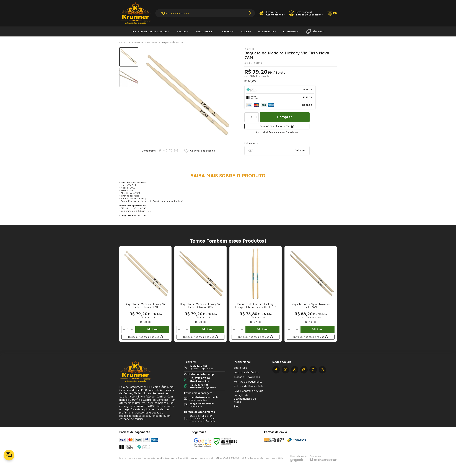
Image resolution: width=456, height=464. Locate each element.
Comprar (284, 117)
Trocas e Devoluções (247, 376)
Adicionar (152, 329)
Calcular (299, 150)
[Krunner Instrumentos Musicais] (135, 13)
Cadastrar (315, 14)
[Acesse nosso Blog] (322, 369)
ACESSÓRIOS (136, 42)
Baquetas (152, 42)
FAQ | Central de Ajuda (248, 390)
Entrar (300, 14)
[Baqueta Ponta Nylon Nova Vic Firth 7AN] (310, 293)
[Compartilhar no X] (170, 150)
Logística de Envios (246, 372)
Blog (236, 406)
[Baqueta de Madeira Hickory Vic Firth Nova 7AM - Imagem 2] (129, 77)
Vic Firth (249, 48)
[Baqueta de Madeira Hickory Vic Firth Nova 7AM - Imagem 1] (129, 57)
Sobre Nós (240, 367)
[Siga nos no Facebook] (276, 369)
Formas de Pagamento (248, 381)
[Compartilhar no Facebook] (160, 150)
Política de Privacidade (248, 386)
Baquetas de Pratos (172, 42)
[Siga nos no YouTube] (294, 369)
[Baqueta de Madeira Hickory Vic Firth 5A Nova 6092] (200, 293)
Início (122, 42)
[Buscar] (249, 13)
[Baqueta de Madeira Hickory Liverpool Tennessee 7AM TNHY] (255, 293)
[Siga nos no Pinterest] (313, 369)
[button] (128, 57)
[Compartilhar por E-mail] (176, 150)
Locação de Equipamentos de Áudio (245, 398)
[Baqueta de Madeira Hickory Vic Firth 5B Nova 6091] (145, 293)
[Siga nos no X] (285, 369)
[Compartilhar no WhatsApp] (165, 150)
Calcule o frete (252, 143)
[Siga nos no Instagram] (304, 369)
